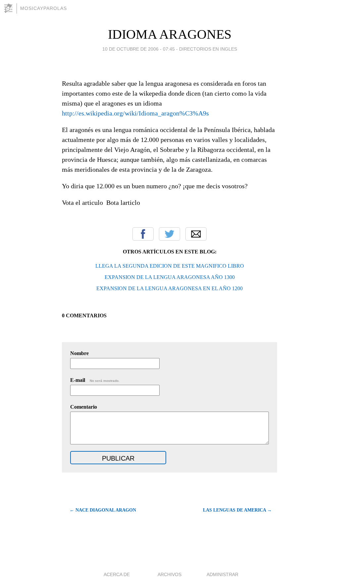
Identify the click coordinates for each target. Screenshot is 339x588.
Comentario (83, 407)
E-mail (95, 380)
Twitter (169, 234)
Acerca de (117, 574)
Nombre (79, 353)
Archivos (169, 574)
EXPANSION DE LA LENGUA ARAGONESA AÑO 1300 (170, 277)
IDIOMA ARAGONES (169, 34)
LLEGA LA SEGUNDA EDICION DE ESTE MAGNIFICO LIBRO (169, 266)
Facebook (143, 234)
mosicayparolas (43, 8)
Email (196, 234)
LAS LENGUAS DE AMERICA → (237, 510)
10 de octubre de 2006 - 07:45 (138, 49)
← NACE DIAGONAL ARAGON (103, 510)
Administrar (222, 574)
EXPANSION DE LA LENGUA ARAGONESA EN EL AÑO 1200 (169, 288)
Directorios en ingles (208, 49)
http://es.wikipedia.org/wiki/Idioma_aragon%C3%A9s (135, 113)
